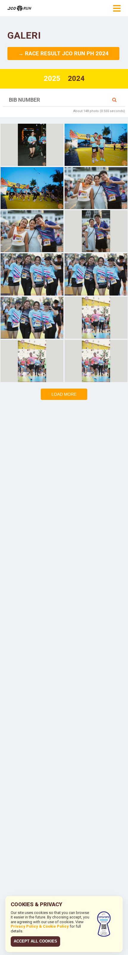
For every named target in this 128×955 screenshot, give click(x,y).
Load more (64, 394)
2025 (52, 78)
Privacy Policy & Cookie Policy (40, 926)
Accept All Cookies (35, 941)
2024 (76, 78)
